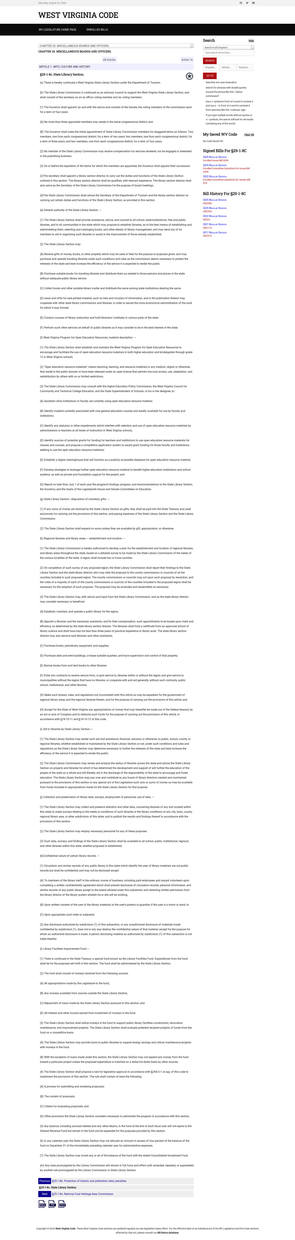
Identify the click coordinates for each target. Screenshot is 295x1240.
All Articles (109, 59)
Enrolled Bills (97, 29)
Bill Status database (168, 1232)
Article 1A (187, 59)
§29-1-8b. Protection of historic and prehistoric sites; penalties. (83, 1181)
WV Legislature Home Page (57, 29)
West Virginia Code (78, 15)
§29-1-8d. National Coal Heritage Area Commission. (78, 1194)
